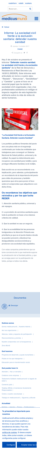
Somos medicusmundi (9, 326)
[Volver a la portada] (14, 16)
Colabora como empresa (10, 375)
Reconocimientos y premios (11, 338)
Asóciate (5, 371)
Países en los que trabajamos (12, 358)
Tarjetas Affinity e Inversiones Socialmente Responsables (16, 389)
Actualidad (6, 403)
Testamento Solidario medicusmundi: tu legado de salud (19, 380)
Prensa (19, 407)
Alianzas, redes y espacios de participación (17, 334)
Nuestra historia (24, 326)
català (21, 3)
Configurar (11, 444)
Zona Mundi (6, 345)
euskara (28, 3)
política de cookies (9, 432)
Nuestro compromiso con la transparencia (16, 342)
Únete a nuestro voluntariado (12, 394)
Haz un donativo (15, 371)
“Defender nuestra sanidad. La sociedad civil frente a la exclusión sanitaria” (20, 65)
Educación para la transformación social (16, 362)
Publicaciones (29, 407)
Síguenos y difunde (28, 397)
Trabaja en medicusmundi (11, 397)
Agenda (12, 407)
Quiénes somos (8, 323)
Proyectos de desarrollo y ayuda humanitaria (17, 355)
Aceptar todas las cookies (29, 444)
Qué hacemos (7, 351)
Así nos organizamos (9, 330)
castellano (13, 3)
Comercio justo (7, 384)
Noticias (4, 407)
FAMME (20, 49)
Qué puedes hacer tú (10, 368)
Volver (6, 27)
